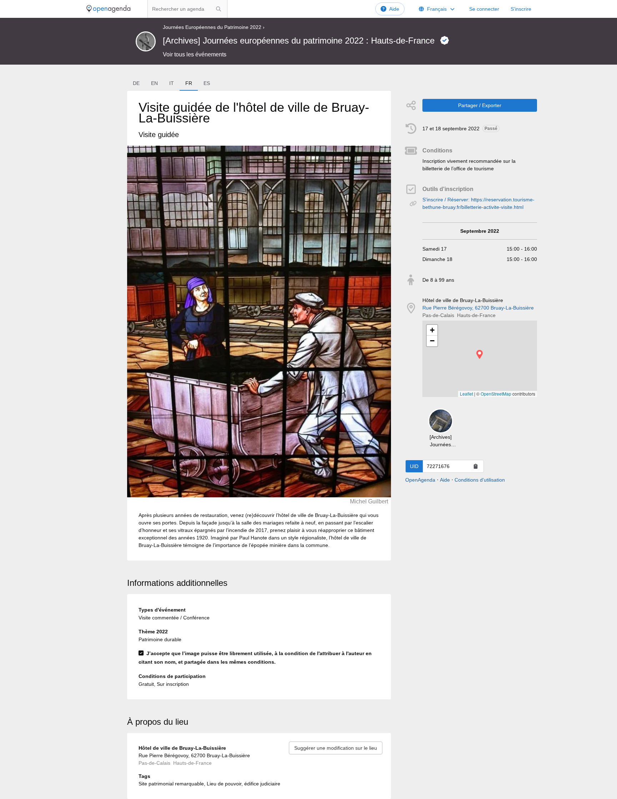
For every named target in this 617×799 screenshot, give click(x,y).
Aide (394, 9)
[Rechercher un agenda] (218, 9)
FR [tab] (188, 83)
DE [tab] (136, 83)
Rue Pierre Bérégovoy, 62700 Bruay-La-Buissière (478, 308)
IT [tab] (171, 83)
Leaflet (466, 394)
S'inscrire (521, 9)
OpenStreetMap (496, 394)
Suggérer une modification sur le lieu (335, 748)
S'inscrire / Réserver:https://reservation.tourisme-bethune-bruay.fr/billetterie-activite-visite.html (478, 203)
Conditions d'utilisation (480, 480)
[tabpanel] (259, 326)
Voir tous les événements (194, 54)
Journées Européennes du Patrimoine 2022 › (214, 27)
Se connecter (484, 9)
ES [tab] (207, 83)
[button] (479, 354)
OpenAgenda (420, 480)
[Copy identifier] (475, 466)
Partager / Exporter (479, 105)
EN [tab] (154, 83)
